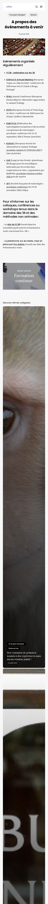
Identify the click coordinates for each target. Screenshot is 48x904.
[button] (41, 7)
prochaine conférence (17, 187)
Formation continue (24, 276)
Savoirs (33, 15)
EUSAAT (10, 143)
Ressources (14, 648)
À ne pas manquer (17, 15)
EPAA (9, 96)
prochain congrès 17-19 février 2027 (23, 150)
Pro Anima (19, 244)
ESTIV (9, 109)
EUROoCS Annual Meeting (19, 79)
